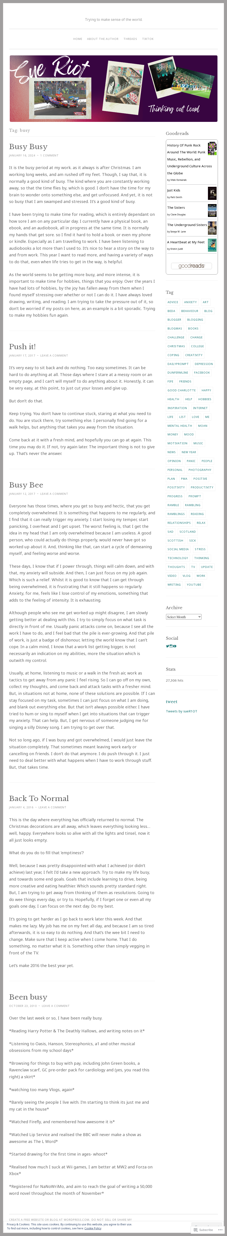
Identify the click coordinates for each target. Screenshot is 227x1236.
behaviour (189, 311)
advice (173, 302)
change (196, 337)
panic (191, 461)
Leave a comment (54, 355)
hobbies (204, 399)
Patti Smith (176, 197)
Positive (200, 479)
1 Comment (49, 155)
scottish (175, 540)
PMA (184, 479)
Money (173, 434)
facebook (202, 372)
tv (193, 567)
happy (206, 390)
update (207, 567)
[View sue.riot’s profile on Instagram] (171, 646)
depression (204, 364)
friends (185, 381)
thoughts (176, 567)
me (207, 417)
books (193, 328)
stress (200, 549)
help (188, 399)
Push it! (22, 346)
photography (200, 470)
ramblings (176, 514)
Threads (130, 39)
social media (178, 549)
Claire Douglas (178, 214)
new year (189, 452)
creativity (194, 355)
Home (77, 39)
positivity (176, 487)
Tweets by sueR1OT (181, 711)
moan (202, 426)
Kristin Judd (176, 248)
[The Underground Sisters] (212, 233)
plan (171, 479)
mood (189, 434)
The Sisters (176, 207)
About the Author (103, 39)
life (170, 417)
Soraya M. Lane (178, 231)
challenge (176, 337)
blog (208, 311)
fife (170, 381)
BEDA (171, 311)
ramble (173, 505)
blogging (195, 320)
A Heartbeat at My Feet (186, 242)
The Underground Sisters (187, 224)
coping (173, 355)
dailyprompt (178, 364)
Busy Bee (26, 485)
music (198, 443)
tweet (171, 701)
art (206, 302)
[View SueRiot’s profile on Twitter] (167, 646)
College (197, 346)
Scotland (188, 532)
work (201, 576)
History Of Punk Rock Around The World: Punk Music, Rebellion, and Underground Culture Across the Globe (189, 159)
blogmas (175, 328)
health (173, 399)
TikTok (148, 39)
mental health (180, 426)
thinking (201, 558)
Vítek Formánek (178, 179)
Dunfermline (178, 372)
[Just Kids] (212, 198)
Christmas (176, 346)
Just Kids (173, 190)
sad (171, 532)
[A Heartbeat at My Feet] (212, 250)
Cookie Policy (92, 1228)
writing (174, 585)
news (172, 452)
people (207, 461)
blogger (174, 320)
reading (197, 514)
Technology (178, 558)
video (172, 576)
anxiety (190, 302)
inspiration (177, 408)
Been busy (28, 997)
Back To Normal (39, 798)
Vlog (187, 576)
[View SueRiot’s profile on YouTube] (174, 646)
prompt (195, 496)
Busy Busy (28, 146)
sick (192, 540)
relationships (179, 523)
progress (175, 496)
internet (200, 408)
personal (175, 470)
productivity (202, 487)
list (182, 417)
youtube (194, 585)
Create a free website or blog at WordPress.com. (49, 1220)
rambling (193, 505)
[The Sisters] (212, 215)
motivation (178, 443)
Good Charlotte (182, 390)
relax (201, 523)
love (195, 417)
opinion (174, 461)
